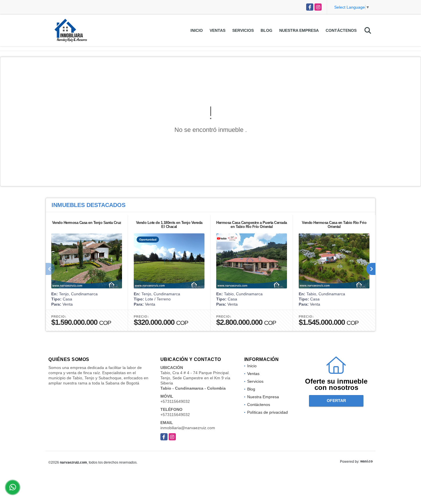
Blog (266, 30)
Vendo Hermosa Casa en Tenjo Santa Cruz (86, 222)
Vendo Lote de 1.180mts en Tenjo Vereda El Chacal (169, 224)
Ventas (217, 30)
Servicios (243, 30)
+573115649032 (175, 401)
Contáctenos (341, 30)
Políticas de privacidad (267, 412)
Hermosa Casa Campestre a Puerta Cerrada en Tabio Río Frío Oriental (251, 224)
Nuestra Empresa (299, 30)
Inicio (196, 30)
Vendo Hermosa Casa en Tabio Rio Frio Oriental (334, 224)
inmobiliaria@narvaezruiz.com (187, 427)
